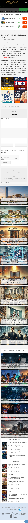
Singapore (6, 57)
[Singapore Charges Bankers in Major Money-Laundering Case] (14, 326)
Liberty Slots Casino (10, 18)
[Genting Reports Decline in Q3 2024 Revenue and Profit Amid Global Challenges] (14, 266)
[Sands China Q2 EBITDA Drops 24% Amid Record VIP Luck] (4, 487)
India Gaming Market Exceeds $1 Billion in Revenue (14, 382)
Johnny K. (10, 202)
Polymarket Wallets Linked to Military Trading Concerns (14, 399)
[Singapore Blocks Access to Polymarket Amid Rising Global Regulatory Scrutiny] (14, 246)
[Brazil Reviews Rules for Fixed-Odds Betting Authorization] (4, 500)
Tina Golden (4, 39)
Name (2, 142)
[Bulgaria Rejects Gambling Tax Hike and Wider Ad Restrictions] (4, 470)
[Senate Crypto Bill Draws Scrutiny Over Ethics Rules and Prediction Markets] (4, 496)
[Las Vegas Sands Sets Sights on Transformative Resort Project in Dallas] (14, 186)
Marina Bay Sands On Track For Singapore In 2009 (14, 172)
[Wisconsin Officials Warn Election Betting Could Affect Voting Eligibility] (4, 466)
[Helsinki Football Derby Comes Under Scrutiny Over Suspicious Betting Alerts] (14, 352)
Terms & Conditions (22, 507)
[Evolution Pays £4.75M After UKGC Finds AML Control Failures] (4, 483)
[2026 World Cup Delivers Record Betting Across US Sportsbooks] (4, 475)
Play (25, 18)
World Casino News (6, 507)
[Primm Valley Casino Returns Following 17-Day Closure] (4, 492)
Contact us (14, 507)
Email (16, 142)
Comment (3, 126)
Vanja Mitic (11, 222)
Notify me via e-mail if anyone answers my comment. (13, 151)
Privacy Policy (10, 509)
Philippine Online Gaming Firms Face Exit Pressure (14, 433)
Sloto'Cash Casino (10, 22)
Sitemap (16, 509)
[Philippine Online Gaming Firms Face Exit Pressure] (14, 420)
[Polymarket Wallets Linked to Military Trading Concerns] (14, 386)
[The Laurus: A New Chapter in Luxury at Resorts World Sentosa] (14, 206)
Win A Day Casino (10, 26)
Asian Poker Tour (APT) (14, 106)
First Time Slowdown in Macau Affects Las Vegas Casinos (14, 179)
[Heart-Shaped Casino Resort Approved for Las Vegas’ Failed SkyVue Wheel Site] (4, 479)
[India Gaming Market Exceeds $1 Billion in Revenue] (14, 369)
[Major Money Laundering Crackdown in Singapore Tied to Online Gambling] (14, 286)
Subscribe (23, 9)
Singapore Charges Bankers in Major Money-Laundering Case (14, 340)
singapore (4, 106)
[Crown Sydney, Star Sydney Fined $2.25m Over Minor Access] (14, 403)
